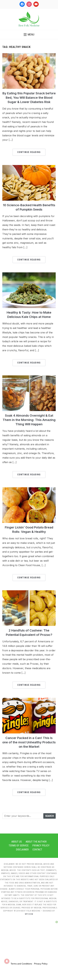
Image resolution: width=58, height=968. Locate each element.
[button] (29, 34)
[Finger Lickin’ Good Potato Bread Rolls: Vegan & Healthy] (29, 489)
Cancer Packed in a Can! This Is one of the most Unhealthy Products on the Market (29, 742)
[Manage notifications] (6, 961)
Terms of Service (18, 845)
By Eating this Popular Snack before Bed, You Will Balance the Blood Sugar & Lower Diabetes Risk (29, 97)
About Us (16, 841)
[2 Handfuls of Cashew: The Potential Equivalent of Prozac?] (29, 592)
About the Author (36, 841)
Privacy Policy (40, 845)
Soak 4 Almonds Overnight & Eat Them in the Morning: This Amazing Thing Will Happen (29, 420)
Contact (37, 849)
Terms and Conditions (21, 963)
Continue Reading (29, 152)
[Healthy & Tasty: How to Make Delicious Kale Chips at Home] (29, 274)
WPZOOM (29, 914)
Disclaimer (22, 849)
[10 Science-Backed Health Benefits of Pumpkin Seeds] (29, 166)
